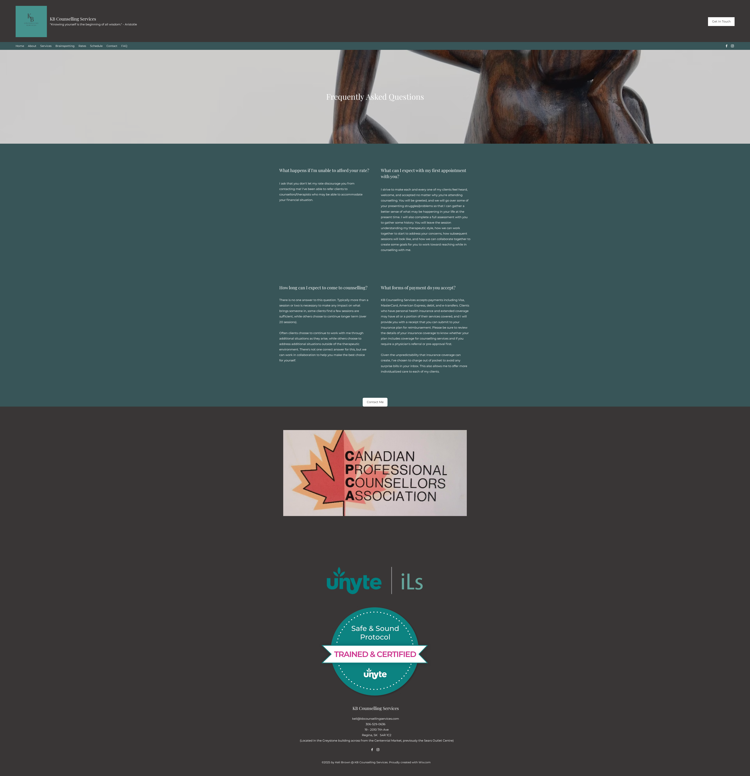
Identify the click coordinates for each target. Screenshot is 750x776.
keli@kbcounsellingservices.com (375, 718)
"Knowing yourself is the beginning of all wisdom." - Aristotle (93, 24)
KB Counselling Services (73, 19)
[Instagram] (732, 46)
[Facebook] (727, 46)
